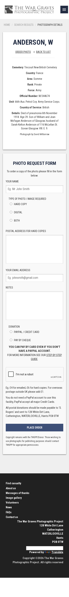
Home (7, 24)
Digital (17, 212)
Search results (24, 24)
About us (11, 488)
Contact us (12, 517)
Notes (9, 287)
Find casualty (13, 483)
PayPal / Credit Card (26, 332)
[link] (64, 9)
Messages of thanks (17, 493)
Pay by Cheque (22, 340)
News (9, 507)
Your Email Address (18, 270)
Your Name (12, 181)
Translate (57, 552)
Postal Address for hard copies (26, 231)
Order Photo (23, 51)
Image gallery (14, 497)
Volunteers (12, 502)
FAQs (9, 512)
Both (16, 220)
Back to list (41, 51)
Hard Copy (20, 204)
